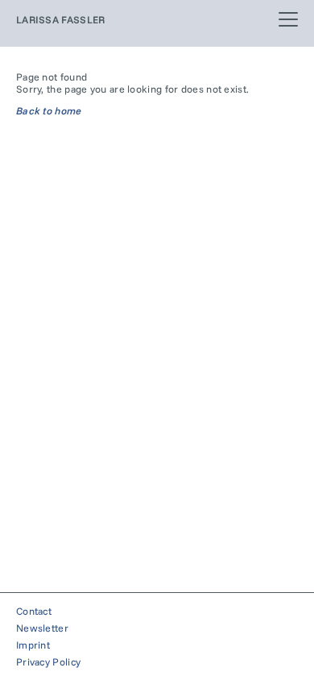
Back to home (49, 111)
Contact (34, 611)
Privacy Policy (48, 662)
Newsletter (42, 628)
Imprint (33, 645)
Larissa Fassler (60, 20)
